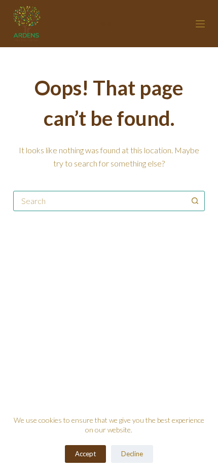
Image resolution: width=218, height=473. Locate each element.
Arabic (109, 23)
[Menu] (200, 23)
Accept (85, 454)
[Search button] (194, 201)
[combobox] (99, 201)
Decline (132, 454)
